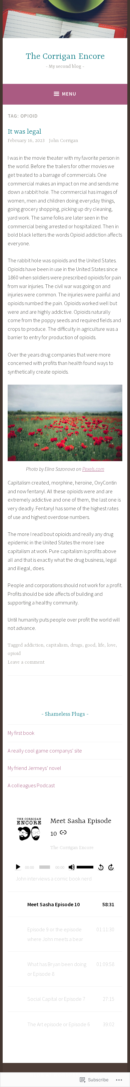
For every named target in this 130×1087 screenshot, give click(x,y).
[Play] (18, 867)
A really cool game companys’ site (45, 750)
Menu (69, 94)
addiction (33, 645)
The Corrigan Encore (65, 56)
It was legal (24, 132)
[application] (65, 867)
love (111, 645)
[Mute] (71, 867)
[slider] (86, 866)
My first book (21, 732)
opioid (14, 653)
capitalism (57, 645)
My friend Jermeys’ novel (34, 768)
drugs (76, 645)
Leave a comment (26, 662)
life (101, 645)
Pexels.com (93, 469)
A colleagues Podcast (31, 785)
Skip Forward (111, 867)
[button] (65, 904)
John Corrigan (63, 140)
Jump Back (100, 867)
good (90, 645)
